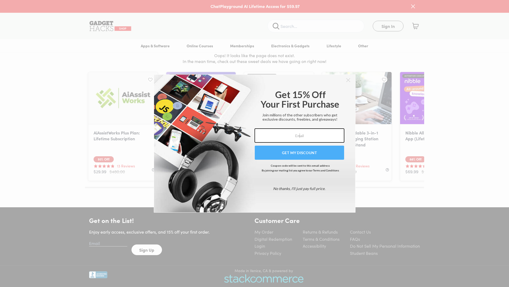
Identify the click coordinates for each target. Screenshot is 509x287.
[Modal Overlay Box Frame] (255, 143)
